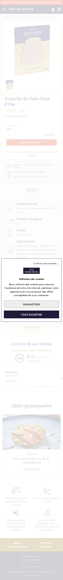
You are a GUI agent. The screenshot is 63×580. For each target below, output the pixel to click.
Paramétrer (31, 304)
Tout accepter (31, 314)
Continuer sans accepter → (46, 263)
